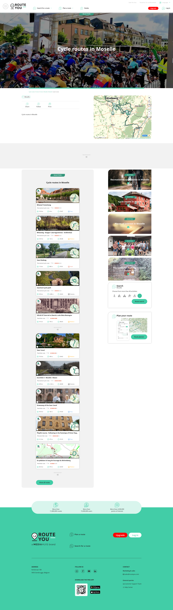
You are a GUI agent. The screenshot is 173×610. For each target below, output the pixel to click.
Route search (139, 301)
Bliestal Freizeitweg (44, 205)
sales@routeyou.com (131, 574)
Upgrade (153, 8)
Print (49, 107)
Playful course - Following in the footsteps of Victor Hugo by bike (60, 433)
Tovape (6, 86)
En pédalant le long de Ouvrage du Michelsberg (54, 460)
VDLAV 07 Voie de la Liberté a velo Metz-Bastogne (54, 315)
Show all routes (44, 483)
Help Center (128, 587)
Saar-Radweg (41, 260)
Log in (135, 535)
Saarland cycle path (44, 288)
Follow (38, 107)
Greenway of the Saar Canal (47, 405)
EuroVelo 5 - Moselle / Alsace (47, 378)
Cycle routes (32, 91)
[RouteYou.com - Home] (18, 6)
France (37, 91)
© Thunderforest (133, 138)
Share (27, 107)
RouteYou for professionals (148, 2)
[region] (122, 117)
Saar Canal (41, 350)
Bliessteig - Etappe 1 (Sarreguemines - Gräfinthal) (54, 233)
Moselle (45, 91)
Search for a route (82, 546)
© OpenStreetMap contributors (144, 138)
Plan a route (80, 534)
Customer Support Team (132, 584)
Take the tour (132, 2)
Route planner (139, 337)
